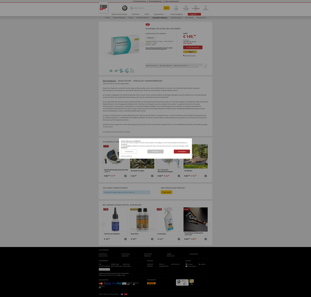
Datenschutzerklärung (126, 156)
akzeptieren (124, 147)
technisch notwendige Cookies (181, 146)
